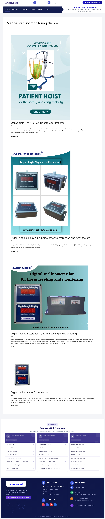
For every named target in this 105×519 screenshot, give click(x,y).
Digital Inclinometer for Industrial (29, 392)
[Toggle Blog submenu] (34, 10)
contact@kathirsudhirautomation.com (60, 3)
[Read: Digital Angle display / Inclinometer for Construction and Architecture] (40, 192)
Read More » (14, 136)
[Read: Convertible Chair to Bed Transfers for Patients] (40, 77)
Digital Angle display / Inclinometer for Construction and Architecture (50, 237)
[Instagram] (43, 504)
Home (6, 9)
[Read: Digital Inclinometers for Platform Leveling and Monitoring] (49, 297)
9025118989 (83, 499)
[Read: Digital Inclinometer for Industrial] (22, 375)
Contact (40, 9)
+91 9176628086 (41, 3)
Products (24, 9)
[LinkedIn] (55, 504)
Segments (15, 9)
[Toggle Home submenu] (9, 10)
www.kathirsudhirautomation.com (84, 505)
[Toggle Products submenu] (28, 10)
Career (47, 9)
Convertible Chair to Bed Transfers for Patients (37, 122)
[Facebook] (47, 504)
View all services (11, 440)
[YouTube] (51, 504)
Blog (32, 9)
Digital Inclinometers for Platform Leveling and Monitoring (44, 333)
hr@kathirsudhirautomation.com (84, 500)
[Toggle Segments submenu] (19, 10)
